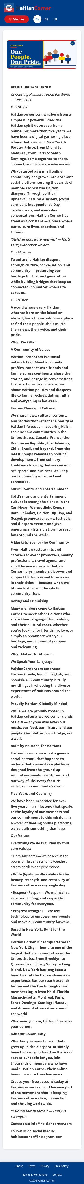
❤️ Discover (17, 19)
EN (37, 19)
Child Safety (62, 1166)
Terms (31, 1166)
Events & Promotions (35, 1174)
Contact (57, 1174)
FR (46, 19)
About (19, 1166)
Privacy (45, 1166)
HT (55, 19)
